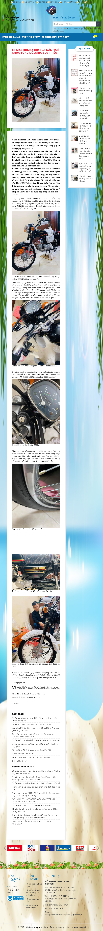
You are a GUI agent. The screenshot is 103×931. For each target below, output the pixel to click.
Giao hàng (42, 2)
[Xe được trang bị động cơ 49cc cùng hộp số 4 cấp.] (36, 571)
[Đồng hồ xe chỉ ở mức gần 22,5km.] (36, 411)
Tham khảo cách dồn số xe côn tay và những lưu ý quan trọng (85, 60)
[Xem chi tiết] (93, 36)
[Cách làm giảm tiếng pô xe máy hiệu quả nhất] (74, 112)
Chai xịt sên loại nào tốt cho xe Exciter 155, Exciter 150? (85, 153)
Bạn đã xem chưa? (23, 766)
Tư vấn (63, 2)
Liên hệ (88, 2)
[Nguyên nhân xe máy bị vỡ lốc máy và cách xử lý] (74, 125)
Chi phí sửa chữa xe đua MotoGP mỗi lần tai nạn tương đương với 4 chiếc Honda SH (34, 816)
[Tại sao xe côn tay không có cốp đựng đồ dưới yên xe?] (74, 165)
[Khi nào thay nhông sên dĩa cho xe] (74, 178)
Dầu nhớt (63, 37)
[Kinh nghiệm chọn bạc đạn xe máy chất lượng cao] (74, 100)
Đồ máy (36, 37)
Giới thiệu (71, 2)
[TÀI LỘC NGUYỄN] (51, 10)
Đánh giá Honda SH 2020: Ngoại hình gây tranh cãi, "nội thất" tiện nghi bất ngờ (36, 794)
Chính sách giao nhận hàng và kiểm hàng (34, 892)
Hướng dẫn (53, 2)
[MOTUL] (14, 848)
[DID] (79, 848)
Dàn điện (7, 37)
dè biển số (77, 28)
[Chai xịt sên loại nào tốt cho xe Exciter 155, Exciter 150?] (74, 150)
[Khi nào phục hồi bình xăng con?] (74, 90)
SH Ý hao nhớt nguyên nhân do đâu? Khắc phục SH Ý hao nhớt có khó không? (85, 76)
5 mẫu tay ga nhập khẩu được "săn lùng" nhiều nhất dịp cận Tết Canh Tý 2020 (34, 778)
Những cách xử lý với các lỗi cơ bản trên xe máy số (36, 783)
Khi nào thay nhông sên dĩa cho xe (86, 178)
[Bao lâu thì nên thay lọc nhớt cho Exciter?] (74, 138)
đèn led (83, 28)
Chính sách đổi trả (33, 900)
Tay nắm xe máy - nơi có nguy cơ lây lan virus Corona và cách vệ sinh (33, 735)
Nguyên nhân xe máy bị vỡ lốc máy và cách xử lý (85, 127)
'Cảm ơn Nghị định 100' (23, 753)
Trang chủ (16, 2)
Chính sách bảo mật (34, 885)
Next (98, 848)
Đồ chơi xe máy (49, 37)
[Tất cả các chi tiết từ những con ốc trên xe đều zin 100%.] (36, 332)
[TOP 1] (47, 848)
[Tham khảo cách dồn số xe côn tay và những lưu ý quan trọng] (74, 57)
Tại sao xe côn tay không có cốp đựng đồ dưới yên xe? (85, 167)
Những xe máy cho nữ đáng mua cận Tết (31, 805)
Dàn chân (26, 37)
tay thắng (97, 28)
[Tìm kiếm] (98, 24)
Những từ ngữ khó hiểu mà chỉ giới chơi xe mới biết (36, 740)
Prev (5, 848)
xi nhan (69, 28)
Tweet (16, 703)
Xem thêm (18, 714)
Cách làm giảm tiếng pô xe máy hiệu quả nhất (85, 114)
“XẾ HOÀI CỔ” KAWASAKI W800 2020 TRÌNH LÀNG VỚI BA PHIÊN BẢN (33, 800)
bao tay (90, 28)
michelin (56, 31)
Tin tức (80, 2)
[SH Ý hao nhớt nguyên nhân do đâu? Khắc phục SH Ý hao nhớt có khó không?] (74, 72)
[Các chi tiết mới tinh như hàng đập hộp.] (36, 496)
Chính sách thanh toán (32, 906)
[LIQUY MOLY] (30, 848)
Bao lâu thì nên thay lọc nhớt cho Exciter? (85, 140)
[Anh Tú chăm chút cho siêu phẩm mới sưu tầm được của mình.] (36, 629)
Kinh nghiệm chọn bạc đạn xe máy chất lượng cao (85, 102)
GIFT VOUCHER (19, 761)
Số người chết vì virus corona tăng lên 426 (31, 750)
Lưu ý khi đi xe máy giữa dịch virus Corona (32, 724)
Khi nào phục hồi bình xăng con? (85, 90)
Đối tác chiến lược (13, 891)
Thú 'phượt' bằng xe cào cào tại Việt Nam (31, 757)
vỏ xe (62, 31)
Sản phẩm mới (29, 2)
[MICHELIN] (63, 848)
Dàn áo (16, 37)
